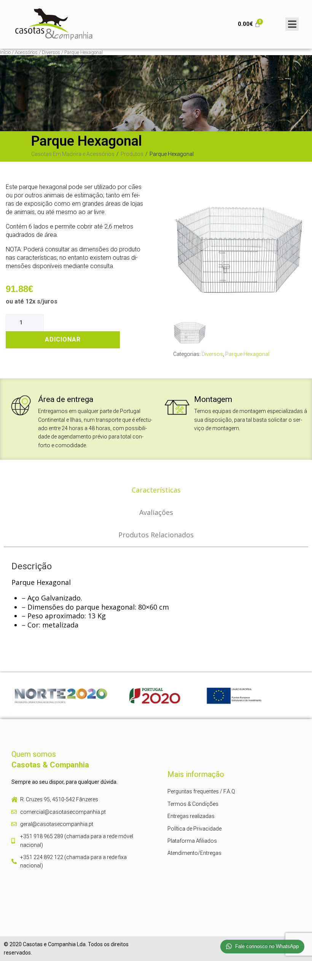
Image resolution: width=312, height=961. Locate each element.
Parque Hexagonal (247, 354)
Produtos (132, 154)
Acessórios (26, 52)
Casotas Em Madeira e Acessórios (73, 154)
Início (5, 52)
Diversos (51, 52)
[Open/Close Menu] (292, 24)
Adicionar (63, 339)
